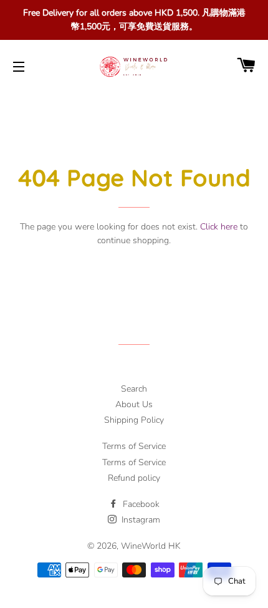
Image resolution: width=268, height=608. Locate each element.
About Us (134, 404)
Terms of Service (134, 446)
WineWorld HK (151, 546)
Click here (218, 227)
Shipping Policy (134, 420)
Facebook (140, 504)
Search (134, 389)
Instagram (139, 520)
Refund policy (134, 478)
